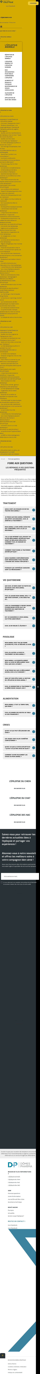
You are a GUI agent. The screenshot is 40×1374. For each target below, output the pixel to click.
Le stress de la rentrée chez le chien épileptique (9, 241)
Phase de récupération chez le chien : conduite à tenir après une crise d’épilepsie (10, 249)
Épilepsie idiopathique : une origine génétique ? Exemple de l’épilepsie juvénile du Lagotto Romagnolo (9, 128)
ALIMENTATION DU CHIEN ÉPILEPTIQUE (7, 281)
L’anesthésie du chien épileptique (11, 267)
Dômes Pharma (12, 1363)
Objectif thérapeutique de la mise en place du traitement (11, 192)
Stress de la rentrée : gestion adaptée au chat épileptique (9, 385)
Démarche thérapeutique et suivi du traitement (10, 196)
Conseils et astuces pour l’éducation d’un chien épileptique (10, 264)
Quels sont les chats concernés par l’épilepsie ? (10, 343)
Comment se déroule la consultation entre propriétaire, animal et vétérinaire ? (10, 160)
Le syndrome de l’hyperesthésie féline (10, 432)
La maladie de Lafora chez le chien (11, 317)
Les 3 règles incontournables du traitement (10, 200)
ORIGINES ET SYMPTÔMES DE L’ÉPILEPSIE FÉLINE (9, 331)
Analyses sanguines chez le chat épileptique (10, 356)
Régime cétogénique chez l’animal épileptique (11, 245)
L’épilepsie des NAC (14, 1185)
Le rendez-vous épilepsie (8, 354)
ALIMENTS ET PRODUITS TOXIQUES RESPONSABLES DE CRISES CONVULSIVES (11, 85)
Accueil (3, 459)
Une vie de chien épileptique (9, 226)
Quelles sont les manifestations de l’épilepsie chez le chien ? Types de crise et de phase (10, 135)
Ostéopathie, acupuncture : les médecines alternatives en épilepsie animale (10, 220)
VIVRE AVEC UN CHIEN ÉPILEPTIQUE (11, 224)
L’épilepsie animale (14, 1177)
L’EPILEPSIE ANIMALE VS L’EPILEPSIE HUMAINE (9, 64)
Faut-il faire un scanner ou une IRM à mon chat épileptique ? (10, 360)
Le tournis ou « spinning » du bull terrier (11, 299)
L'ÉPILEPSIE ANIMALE (11, 46)
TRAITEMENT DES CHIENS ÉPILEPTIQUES (8, 186)
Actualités (11, 1213)
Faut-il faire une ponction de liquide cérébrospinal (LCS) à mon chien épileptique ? (10, 181)
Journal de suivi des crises (16, 1199)
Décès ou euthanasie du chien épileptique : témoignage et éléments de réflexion (10, 277)
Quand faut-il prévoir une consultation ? (8, 155)
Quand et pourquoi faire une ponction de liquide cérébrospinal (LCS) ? (10, 365)
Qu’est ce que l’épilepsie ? (16, 1216)
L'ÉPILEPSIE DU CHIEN (6, 116)
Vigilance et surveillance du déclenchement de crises (9, 229)
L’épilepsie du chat (14, 1182)
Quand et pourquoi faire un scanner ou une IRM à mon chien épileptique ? (10, 176)
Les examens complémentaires (10, 168)
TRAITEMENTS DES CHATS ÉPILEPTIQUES (8, 370)
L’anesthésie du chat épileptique (11, 414)
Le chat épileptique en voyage (10, 388)
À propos (11, 1210)
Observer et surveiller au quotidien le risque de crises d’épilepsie (8, 396)
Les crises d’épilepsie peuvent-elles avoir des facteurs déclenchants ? (10, 271)
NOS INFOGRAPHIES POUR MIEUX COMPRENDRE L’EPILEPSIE (9, 73)
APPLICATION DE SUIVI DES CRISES (10, 99)
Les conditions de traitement (10, 189)
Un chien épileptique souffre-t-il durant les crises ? (10, 143)
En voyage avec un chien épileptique (8, 237)
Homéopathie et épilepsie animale (11, 207)
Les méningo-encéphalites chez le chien (10, 147)
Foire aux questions (14, 1193)
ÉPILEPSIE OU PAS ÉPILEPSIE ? (9, 429)
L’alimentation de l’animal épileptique (8, 210)
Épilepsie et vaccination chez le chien (10, 260)
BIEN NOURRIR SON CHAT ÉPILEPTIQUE (8, 422)
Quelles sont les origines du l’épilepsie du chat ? (9, 335)
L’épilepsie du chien (14, 1179)
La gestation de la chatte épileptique (8, 391)
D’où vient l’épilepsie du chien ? (10, 123)
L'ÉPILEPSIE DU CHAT (6, 327)
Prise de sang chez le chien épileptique (9, 165)
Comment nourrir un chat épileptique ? (8, 426)
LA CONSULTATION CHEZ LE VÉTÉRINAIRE (8, 151)
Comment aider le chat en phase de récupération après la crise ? (10, 401)
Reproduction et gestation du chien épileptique (9, 233)
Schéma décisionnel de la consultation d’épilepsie (8, 171)
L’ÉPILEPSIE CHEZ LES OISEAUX (9, 454)
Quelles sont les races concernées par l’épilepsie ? (9, 140)
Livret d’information (14, 1196)
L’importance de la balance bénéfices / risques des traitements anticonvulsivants (10, 214)
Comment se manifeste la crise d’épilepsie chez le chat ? (10, 339)
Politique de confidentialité (15, 1372)
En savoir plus (19, 788)
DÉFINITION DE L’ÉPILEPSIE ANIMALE (9, 56)
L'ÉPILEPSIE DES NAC (6, 447)
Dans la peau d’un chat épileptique (7, 382)
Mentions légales (12, 1369)
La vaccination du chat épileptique (7, 411)
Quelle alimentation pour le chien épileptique (11, 285)
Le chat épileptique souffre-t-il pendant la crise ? (10, 347)
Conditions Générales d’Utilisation (17, 1366)
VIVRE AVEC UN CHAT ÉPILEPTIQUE (10, 379)
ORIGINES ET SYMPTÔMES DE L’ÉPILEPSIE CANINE (9, 120)
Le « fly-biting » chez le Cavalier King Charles (10, 295)
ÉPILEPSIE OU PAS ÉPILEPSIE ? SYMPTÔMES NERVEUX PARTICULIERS (9, 290)
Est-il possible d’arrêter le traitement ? (8, 204)
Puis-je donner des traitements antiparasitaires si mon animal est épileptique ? (11, 255)
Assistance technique (15, 1202)
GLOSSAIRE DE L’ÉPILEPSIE (9, 94)
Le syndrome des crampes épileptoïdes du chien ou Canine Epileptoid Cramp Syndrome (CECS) (10, 312)
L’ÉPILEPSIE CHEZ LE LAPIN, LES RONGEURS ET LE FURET (10, 451)
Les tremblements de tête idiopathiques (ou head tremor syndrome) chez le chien (9, 304)
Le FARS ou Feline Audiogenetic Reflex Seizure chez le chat (10, 436)
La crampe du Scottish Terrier (10, 308)
